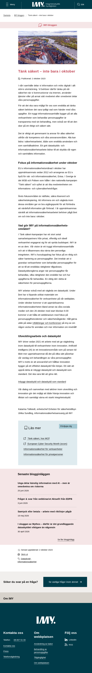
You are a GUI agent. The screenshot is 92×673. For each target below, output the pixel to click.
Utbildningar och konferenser (47, 323)
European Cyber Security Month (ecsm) (47, 444)
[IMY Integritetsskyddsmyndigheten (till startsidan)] (46, 4)
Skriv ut (24, 554)
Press (6, 651)
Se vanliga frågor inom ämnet (63, 582)
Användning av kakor (43, 644)
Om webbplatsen (41, 663)
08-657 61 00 (20, 640)
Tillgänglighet (40, 657)
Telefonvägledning (11, 657)
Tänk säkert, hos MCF (38, 438)
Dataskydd (26, 559)
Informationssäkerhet (27, 562)
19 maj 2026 (45, 513)
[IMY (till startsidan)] (46, 620)
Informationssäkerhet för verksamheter (43, 449)
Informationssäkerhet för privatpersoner (43, 454)
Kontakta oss (9, 646)
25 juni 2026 (44, 487)
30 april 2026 (46, 528)
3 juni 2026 (45, 501)
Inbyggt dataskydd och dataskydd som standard (42, 381)
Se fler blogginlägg (66, 539)
